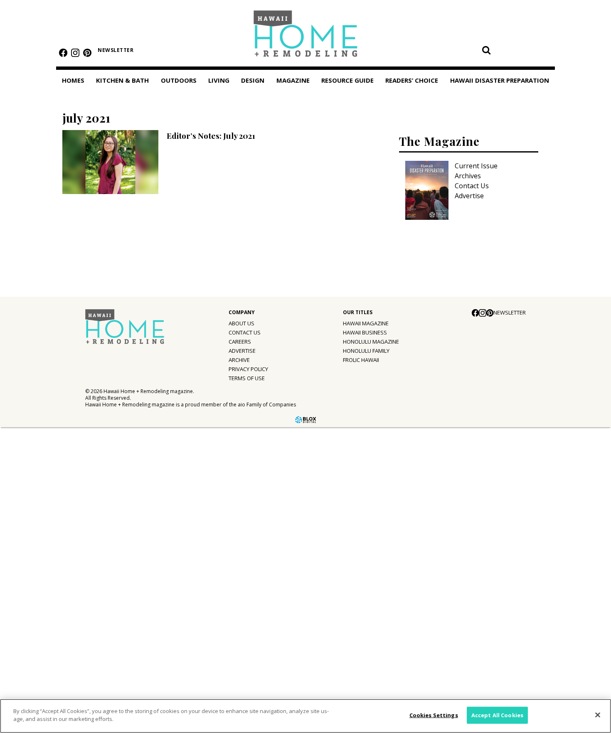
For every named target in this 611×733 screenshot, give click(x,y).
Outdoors (179, 80)
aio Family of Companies (267, 404)
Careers (240, 341)
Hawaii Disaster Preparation (32, 650)
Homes (73, 80)
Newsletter (115, 50)
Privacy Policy (248, 369)
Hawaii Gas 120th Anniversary (59, 572)
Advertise (469, 195)
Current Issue (476, 165)
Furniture (27, 434)
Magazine (21, 503)
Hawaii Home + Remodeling (305, 36)
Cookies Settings (433, 715)
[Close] (598, 715)
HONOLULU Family (366, 350)
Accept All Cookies (497, 715)
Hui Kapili (26, 555)
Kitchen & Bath (122, 80)
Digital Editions (36, 521)
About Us (241, 323)
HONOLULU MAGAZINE (371, 341)
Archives (468, 175)
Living (218, 80)
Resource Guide (31, 607)
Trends (23, 451)
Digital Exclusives (39, 589)
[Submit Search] (486, 50)
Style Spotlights (38, 468)
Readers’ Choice (32, 626)
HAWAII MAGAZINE (366, 323)
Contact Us (472, 185)
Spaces (23, 485)
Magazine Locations (43, 538)
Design (252, 80)
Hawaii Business (365, 332)
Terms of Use (247, 378)
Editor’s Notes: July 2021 (211, 135)
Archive (239, 360)
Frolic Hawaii (361, 360)
